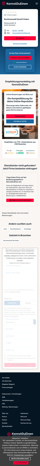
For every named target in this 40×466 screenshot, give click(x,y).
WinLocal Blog (25, 420)
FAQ (3, 403)
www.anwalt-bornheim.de (21, 33)
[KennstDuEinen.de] (15, 4)
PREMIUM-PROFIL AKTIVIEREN (20, 58)
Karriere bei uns (26, 423)
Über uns (5, 413)
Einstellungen (16, 394)
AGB (3, 397)
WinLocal (24, 416)
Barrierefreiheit (7, 426)
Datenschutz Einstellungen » (20, 263)
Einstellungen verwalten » (23, 455)
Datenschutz (6, 394)
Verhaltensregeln (8, 400)
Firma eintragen (7, 387)
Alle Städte (6, 378)
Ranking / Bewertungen (10, 407)
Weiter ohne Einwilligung (20, 458)
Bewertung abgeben (20, 43)
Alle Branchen (6, 381)
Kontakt (4, 423)
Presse (4, 416)
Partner (4, 420)
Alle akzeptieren (21, 463)
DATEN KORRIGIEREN (20, 67)
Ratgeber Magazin (8, 384)
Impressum (24, 413)
